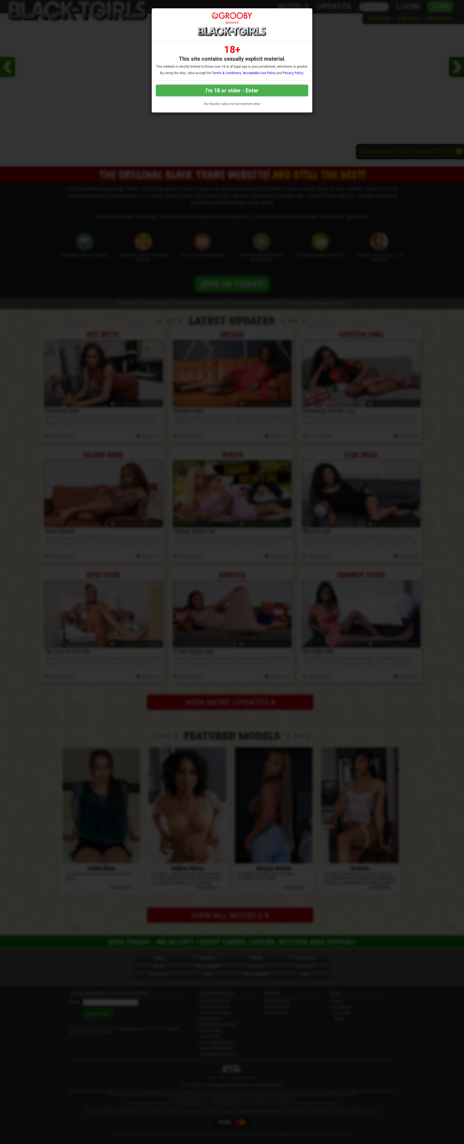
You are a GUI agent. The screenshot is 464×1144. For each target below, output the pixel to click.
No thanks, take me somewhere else (232, 104)
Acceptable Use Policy (259, 73)
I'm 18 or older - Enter (232, 90)
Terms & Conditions (226, 73)
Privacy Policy (293, 73)
